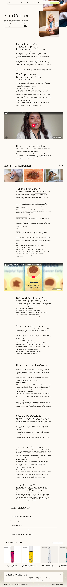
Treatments (34, 2)
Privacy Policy (16, 584)
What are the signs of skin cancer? (19, 521)
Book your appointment (21, 498)
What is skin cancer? (15, 512)
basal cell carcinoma (32, 70)
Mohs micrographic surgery (31, 474)
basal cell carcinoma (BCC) (40, 192)
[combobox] (14, 26)
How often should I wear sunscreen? (19, 529)
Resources (40, 2)
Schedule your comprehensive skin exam (24, 102)
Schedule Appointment (55, 2)
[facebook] (60, 574)
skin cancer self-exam (28, 393)
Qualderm (11, 584)
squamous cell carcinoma (44, 70)
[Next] (65, 554)
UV (22, 54)
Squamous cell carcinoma (21, 217)
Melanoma (18, 230)
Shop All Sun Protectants (58, 542)
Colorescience (44, 547)
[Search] (25, 26)
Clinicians (22, 2)
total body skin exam (25, 402)
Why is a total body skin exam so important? (21, 534)
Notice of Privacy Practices (24, 584)
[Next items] (62, 165)
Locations (17, 2)
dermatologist (39, 304)
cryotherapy (39, 462)
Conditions (27, 2)
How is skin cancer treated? (17, 525)
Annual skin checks (34, 85)
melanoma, (25, 70)
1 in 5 (17, 59)
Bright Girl (6, 547)
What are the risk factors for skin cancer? (20, 516)
